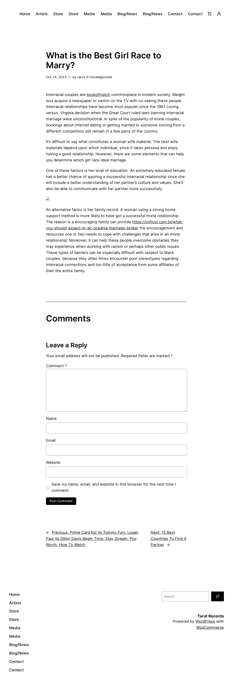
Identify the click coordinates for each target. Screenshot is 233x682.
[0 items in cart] (209, 14)
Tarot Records (211, 616)
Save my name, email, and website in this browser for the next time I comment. (113, 487)
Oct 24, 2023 (56, 77)
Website (53, 462)
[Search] (217, 596)
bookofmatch (98, 94)
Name (51, 418)
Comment (56, 366)
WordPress (205, 621)
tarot (81, 77)
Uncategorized (100, 77)
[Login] (219, 14)
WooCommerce (210, 627)
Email (51, 440)
